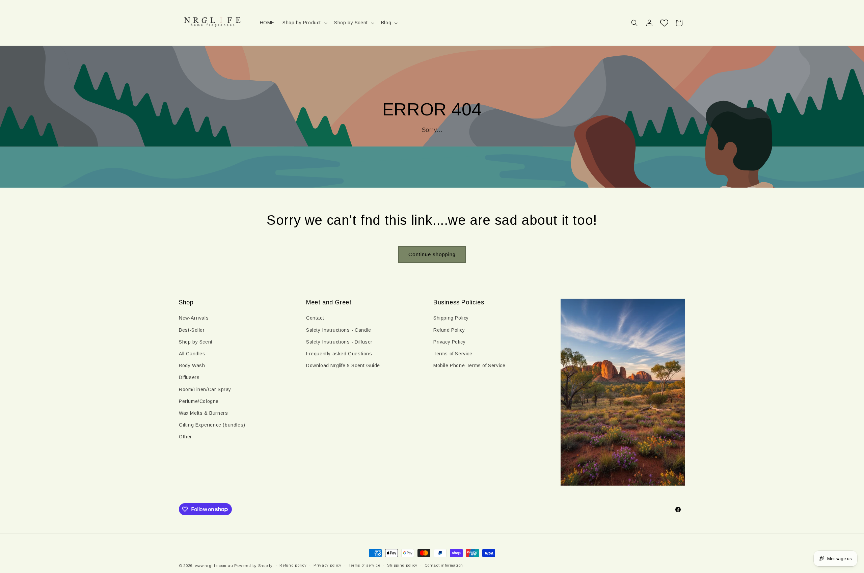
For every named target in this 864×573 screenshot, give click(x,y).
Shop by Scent (196, 342)
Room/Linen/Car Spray (205, 389)
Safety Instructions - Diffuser (339, 342)
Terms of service (364, 565)
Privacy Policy (449, 342)
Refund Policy (449, 330)
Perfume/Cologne (199, 401)
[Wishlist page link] (664, 23)
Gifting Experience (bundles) (212, 425)
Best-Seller (192, 330)
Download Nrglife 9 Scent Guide (343, 365)
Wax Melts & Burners (203, 413)
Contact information (444, 565)
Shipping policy (402, 565)
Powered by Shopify (253, 566)
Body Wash (192, 365)
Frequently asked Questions (339, 353)
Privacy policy (328, 565)
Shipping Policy (451, 318)
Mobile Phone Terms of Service (469, 365)
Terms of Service (453, 353)
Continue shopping (432, 254)
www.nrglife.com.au (214, 566)
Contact (315, 318)
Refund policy (292, 565)
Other (185, 436)
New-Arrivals (194, 318)
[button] (304, 23)
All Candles (192, 353)
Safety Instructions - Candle (338, 330)
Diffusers (189, 377)
